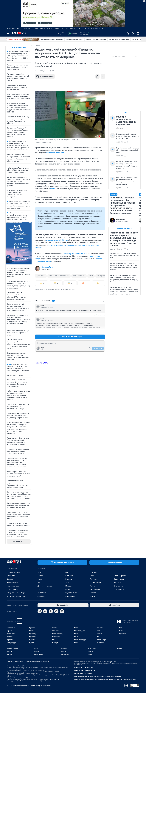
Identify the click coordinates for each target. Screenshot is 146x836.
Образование (70, 596)
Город (40, 583)
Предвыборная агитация (16, 593)
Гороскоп (65, 28)
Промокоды (98, 28)
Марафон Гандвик (79, 276)
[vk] (45, 611)
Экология (117, 583)
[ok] (51, 611)
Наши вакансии (13, 586)
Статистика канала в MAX (16, 596)
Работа (92, 586)
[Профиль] (138, 34)
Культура (68, 579)
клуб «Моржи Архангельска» (75, 253)
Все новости (19, 47)
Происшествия (95, 583)
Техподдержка (12, 589)
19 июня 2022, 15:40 (41, 71)
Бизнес (40, 576)
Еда (39, 589)
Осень (92, 576)
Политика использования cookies (84, 671)
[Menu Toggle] (8, 34)
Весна (40, 579)
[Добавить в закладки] (97, 76)
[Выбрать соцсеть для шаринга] (103, 76)
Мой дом (68, 586)
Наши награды (12, 583)
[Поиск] (127, 34)
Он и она (93, 572)
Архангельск (41, 276)
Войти (42, 349)
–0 (102, 314)
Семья (92, 596)
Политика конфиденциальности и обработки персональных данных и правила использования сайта (105, 679)
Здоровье (41, 596)
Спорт (91, 276)
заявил (53, 188)
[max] (56, 611)
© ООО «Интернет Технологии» (41, 685)
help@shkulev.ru (20, 681)
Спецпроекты (119, 589)
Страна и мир (119, 579)
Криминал (69, 576)
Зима (67, 572)
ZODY (84, 28)
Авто (39, 572)
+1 (96, 331)
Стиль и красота (120, 576)
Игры (90, 28)
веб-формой (42, 681)
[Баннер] (31, 39)
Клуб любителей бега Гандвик (59, 276)
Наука (67, 589)
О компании (11, 579)
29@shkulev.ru (30, 678)
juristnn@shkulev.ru (55, 679)
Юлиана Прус (47, 267)
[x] (62, 611)
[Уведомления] (132, 34)
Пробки (73, 33)
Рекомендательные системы (83, 674)
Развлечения (95, 589)
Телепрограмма (46, 28)
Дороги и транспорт (45, 586)
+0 (96, 314)
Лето (67, 583)
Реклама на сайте (13, 572)
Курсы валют (75, 28)
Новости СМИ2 (41, 363)
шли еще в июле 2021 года (57, 240)
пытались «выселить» (55, 153)
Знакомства (25, 28)
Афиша (56, 28)
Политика (93, 579)
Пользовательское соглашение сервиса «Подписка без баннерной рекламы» (97, 676)
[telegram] (40, 611)
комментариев (47, 76)
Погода (35, 28)
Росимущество (102, 276)
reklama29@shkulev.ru (110, 662)
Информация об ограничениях (83, 668)
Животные (42, 593)
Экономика (118, 586)
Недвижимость (13, 28)
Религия (93, 593)
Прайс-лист (11, 576)
